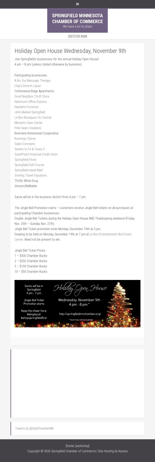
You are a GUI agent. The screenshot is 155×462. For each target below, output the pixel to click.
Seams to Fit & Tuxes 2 (30, 149)
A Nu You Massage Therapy (32, 81)
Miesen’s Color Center (29, 123)
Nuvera (123, 451)
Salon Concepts (25, 144)
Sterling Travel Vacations (31, 175)
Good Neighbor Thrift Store (32, 96)
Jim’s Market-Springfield (30, 112)
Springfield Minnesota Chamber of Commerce (77, 18)
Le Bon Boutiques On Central (33, 117)
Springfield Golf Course (29, 165)
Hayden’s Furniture (27, 107)
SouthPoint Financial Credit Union (36, 154)
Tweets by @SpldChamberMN (34, 428)
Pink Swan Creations (28, 128)
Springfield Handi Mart (29, 170)
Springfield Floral (25, 160)
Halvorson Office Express (31, 102)
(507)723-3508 (77, 36)
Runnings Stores (25, 138)
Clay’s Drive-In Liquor (28, 86)
